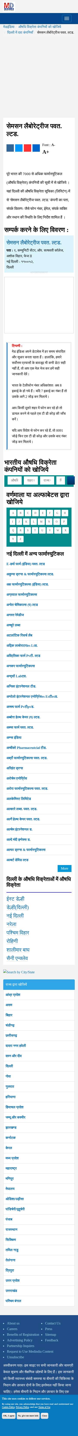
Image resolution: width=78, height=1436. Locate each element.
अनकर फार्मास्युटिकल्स (20, 666)
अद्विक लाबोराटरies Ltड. (22, 645)
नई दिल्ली (15, 916)
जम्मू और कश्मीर (15, 1117)
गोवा (8, 1076)
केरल (9, 1148)
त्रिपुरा (10, 1270)
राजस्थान (11, 1229)
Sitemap (50, 1334)
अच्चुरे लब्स (13, 625)
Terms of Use (44, 1407)
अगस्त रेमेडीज (15, 615)
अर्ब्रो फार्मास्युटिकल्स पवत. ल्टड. (26, 758)
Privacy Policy (22, 1407)
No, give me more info (28, 1416)
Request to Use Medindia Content (30, 1351)
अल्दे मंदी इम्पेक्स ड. (18, 839)
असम (9, 1005)
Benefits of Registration (23, 1334)
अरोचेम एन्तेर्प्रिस (16, 778)
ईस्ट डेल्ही (15, 899)
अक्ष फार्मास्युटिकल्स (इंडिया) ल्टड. (27, 584)
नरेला (11, 924)
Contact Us (52, 1323)
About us (13, 1323)
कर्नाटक (11, 1138)
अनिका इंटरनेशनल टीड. (21, 686)
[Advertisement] (39, 77)
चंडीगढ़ (10, 1025)
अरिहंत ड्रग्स (14, 768)
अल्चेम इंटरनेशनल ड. (19, 829)
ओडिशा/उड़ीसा (15, 1199)
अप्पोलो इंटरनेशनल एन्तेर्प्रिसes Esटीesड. (32, 696)
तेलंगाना (10, 1260)
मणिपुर (10, 1178)
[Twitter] (19, 148)
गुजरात (10, 1086)
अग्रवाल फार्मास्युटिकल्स (21, 594)
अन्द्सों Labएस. (16, 676)
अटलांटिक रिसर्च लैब (19, 635)
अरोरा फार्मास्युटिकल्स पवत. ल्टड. (27, 788)
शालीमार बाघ (17, 950)
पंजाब (9, 1219)
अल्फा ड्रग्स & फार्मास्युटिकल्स (26, 850)
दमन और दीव (14, 1056)
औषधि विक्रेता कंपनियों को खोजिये (39, 27)
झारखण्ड (11, 1127)
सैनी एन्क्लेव (17, 958)
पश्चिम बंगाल (13, 1301)
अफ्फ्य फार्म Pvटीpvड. (20, 707)
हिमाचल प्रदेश (14, 1107)
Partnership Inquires (20, 1346)
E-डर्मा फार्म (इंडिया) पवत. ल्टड (25, 564)
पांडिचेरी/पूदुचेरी (15, 1209)
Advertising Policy (19, 1340)
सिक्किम (11, 1240)
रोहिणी (12, 941)
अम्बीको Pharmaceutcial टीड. (26, 748)
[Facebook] (10, 148)
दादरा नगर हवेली (16, 1046)
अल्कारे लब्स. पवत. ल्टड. (21, 809)
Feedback (51, 1340)
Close (44, 1416)
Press (48, 1329)
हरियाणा (11, 1097)
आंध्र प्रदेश (13, 995)
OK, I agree (8, 1416)
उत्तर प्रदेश (13, 1280)
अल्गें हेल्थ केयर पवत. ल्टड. (23, 819)
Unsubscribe (15, 1357)
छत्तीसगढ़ (11, 1035)
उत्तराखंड (11, 1291)
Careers (12, 1329)
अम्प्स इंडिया (13, 737)
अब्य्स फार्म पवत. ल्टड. (20, 727)
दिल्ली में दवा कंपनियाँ (20, 32)
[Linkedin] (36, 148)
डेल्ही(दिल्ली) (17, 907)
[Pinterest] (27, 148)
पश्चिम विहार (17, 933)
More (64, 868)
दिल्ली (9, 1066)
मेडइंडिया (9, 27)
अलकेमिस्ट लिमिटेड (18, 799)
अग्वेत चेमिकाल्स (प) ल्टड (22, 605)
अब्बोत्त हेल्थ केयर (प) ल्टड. (23, 717)
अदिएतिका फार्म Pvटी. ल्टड (23, 656)
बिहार (9, 1015)
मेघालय (10, 1189)
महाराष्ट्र (11, 1168)
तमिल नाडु (12, 1250)
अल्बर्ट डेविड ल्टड (17, 860)
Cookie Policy (8, 1407)
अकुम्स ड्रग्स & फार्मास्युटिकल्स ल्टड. (30, 574)
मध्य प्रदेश (12, 1158)
